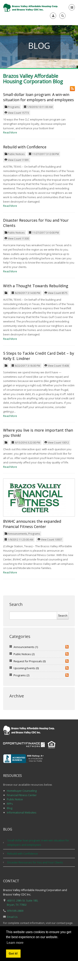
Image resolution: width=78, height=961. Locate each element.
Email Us (12, 917)
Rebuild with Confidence (24, 146)
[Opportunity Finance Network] (24, 744)
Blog (9, 808)
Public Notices (16, 154)
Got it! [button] (13, 953)
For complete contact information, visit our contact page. (38, 923)
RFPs (10, 804)
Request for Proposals (30, 661)
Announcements (17, 533)
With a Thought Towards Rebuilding (35, 285)
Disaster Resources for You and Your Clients (35, 862)
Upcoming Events (26, 668)
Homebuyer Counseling (22, 791)
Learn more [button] (15, 942)
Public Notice (15, 799)
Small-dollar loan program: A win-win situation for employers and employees (38, 97)
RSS (67, 646)
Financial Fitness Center (22, 795)
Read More (10, 132)
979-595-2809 (15, 911)
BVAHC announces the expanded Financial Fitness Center (32, 524)
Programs (14, 107)
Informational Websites (21, 812)
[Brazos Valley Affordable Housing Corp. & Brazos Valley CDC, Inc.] (31, 7)
